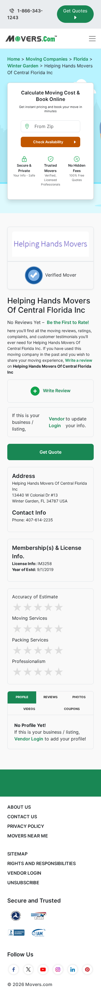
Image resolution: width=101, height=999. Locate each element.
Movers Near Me (27, 836)
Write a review (78, 360)
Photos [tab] (79, 697)
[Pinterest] (87, 969)
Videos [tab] (29, 709)
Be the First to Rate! (68, 322)
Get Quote (50, 452)
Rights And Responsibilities (41, 863)
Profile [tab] (22, 697)
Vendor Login (57, 422)
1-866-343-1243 (25, 14)
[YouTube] (43, 969)
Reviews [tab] (50, 697)
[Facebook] (13, 969)
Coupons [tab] (72, 709)
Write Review (56, 390)
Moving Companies (47, 59)
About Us (19, 807)
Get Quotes (75, 11)
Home (13, 59)
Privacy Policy (25, 826)
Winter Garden (22, 66)
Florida (81, 59)
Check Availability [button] (48, 142)
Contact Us (22, 816)
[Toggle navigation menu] (92, 38)
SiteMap (17, 854)
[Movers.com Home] (31, 38)
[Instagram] (58, 969)
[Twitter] (28, 969)
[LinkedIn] (72, 969)
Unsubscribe (23, 882)
